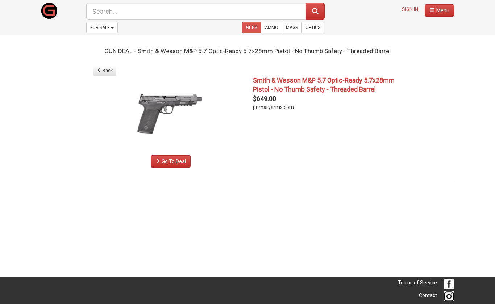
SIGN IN (410, 9)
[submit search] (315, 11)
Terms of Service (417, 283)
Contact (428, 295)
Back (107, 70)
